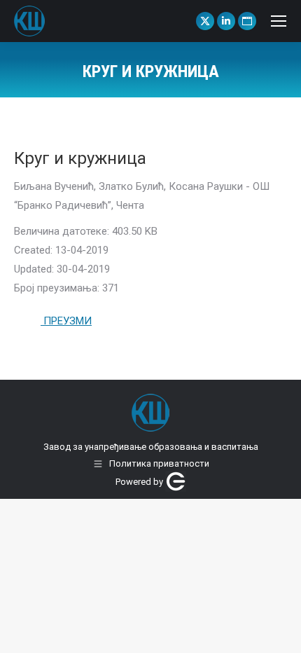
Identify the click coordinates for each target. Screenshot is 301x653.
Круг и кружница (80, 158)
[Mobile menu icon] (278, 21)
